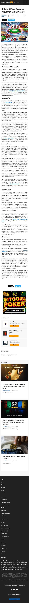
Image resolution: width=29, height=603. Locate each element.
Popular (2, 507)
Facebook (3, 487)
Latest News (4, 499)
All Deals (3, 522)
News (2, 482)
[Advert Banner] (14, 302)
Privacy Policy (4, 548)
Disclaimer (3, 545)
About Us (3, 551)
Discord (2, 493)
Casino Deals (4, 533)
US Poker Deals (4, 530)
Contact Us (3, 553)
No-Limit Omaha (14, 184)
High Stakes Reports (5, 502)
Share (12, 19)
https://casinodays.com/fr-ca (16, 90)
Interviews (3, 516)
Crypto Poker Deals (5, 528)
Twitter (2, 490)
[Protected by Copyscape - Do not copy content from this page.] (14, 599)
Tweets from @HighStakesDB (8, 355)
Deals (2, 484)
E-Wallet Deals (4, 539)
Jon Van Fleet (9, 138)
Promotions (3, 510)
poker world (8, 102)
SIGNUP (14, 325)
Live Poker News (5, 505)
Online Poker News (4, 16)
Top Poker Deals (4, 525)
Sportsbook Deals (5, 536)
